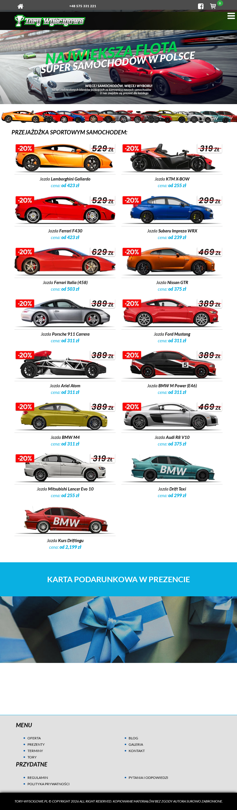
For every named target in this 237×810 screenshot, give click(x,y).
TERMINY (35, 751)
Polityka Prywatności (48, 784)
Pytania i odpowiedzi (148, 777)
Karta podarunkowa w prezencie (118, 579)
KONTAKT (137, 751)
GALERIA (136, 744)
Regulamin (37, 777)
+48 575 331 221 (82, 6)
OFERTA (34, 738)
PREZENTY (36, 744)
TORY (32, 757)
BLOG (133, 738)
